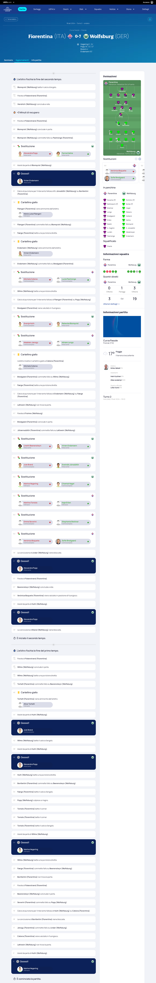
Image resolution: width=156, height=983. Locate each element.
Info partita (36, 60)
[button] (67, 9)
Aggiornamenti (22, 60)
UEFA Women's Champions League (7, 9)
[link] (22, 9)
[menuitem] (23, 9)
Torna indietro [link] (11, 19)
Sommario (8, 60)
